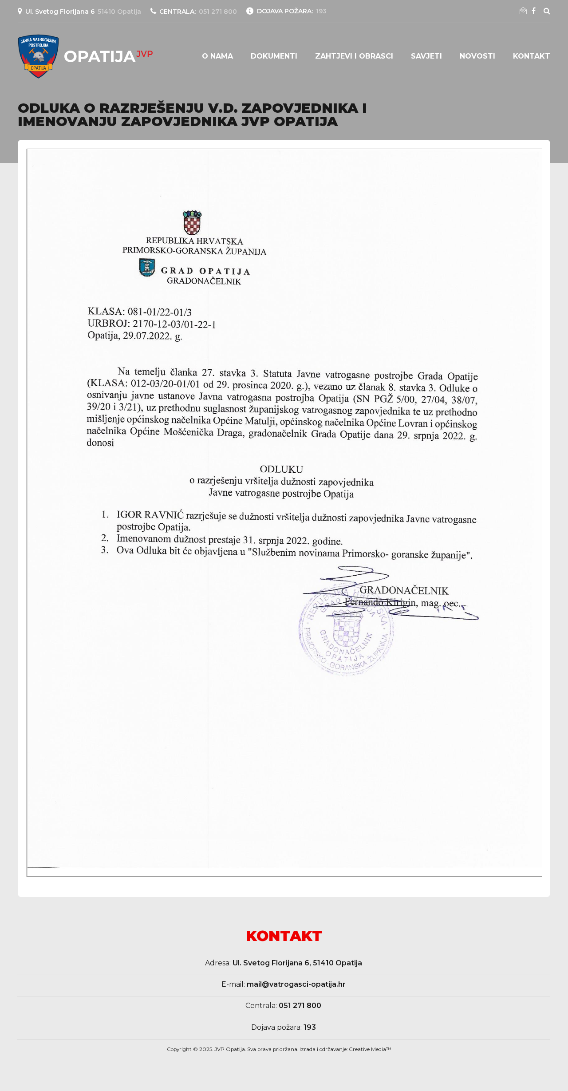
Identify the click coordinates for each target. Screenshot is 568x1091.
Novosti (477, 56)
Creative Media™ (370, 1049)
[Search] (547, 10)
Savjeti (426, 56)
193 (310, 1027)
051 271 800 (300, 1005)
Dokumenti (274, 56)
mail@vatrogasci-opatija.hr (296, 984)
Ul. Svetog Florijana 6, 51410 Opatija (297, 963)
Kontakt (531, 56)
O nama (217, 56)
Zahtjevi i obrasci (354, 56)
